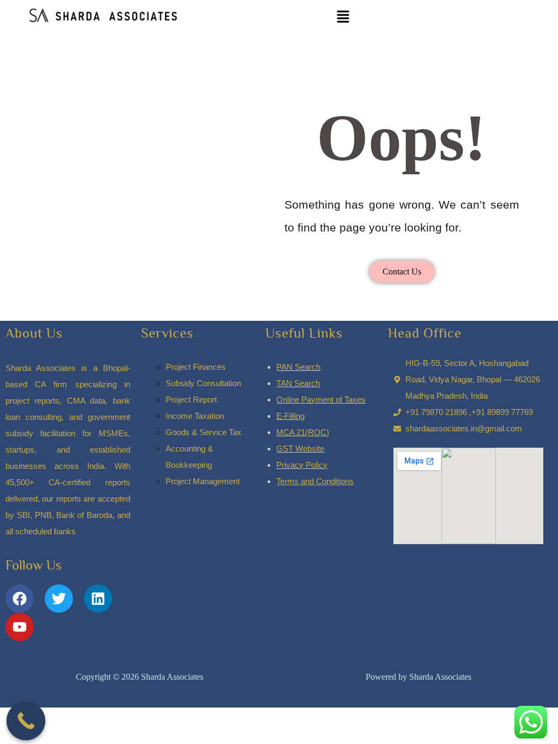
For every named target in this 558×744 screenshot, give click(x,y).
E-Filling (290, 415)
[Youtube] (19, 627)
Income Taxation (195, 415)
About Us (34, 333)
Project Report (191, 399)
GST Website (300, 448)
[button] (343, 16)
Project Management (203, 481)
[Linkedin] (98, 598)
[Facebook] (19, 598)
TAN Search (298, 383)
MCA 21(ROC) (302, 432)
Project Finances (196, 366)
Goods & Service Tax (203, 432)
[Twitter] (59, 598)
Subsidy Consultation (203, 383)
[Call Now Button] (26, 721)
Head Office (425, 333)
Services (167, 333)
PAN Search (298, 366)
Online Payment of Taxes (321, 399)
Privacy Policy (301, 464)
